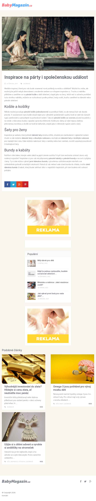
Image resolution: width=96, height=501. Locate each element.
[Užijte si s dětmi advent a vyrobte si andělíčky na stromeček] (23, 427)
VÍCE (41, 407)
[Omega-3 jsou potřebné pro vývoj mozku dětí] (72, 369)
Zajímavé (26, 84)
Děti (57, 404)
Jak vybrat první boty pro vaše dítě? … (51, 294)
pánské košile (31, 94)
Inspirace (14, 461)
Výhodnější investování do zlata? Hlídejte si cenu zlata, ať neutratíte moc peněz (23, 390)
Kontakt (5, 495)
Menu (86, 5)
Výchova (21, 461)
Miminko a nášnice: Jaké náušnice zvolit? (53, 283)
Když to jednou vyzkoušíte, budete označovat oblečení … (53, 272)
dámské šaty (37, 135)
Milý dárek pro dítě (46, 260)
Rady (61, 404)
